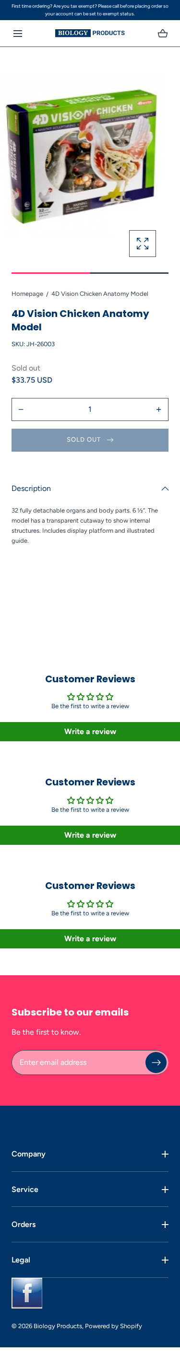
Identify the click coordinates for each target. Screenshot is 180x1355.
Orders (24, 1224)
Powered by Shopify (113, 1326)
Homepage (27, 293)
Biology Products (58, 1326)
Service (25, 1189)
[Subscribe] (156, 1062)
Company (29, 1153)
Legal (21, 1259)
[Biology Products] (90, 33)
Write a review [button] (90, 731)
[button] (18, 33)
